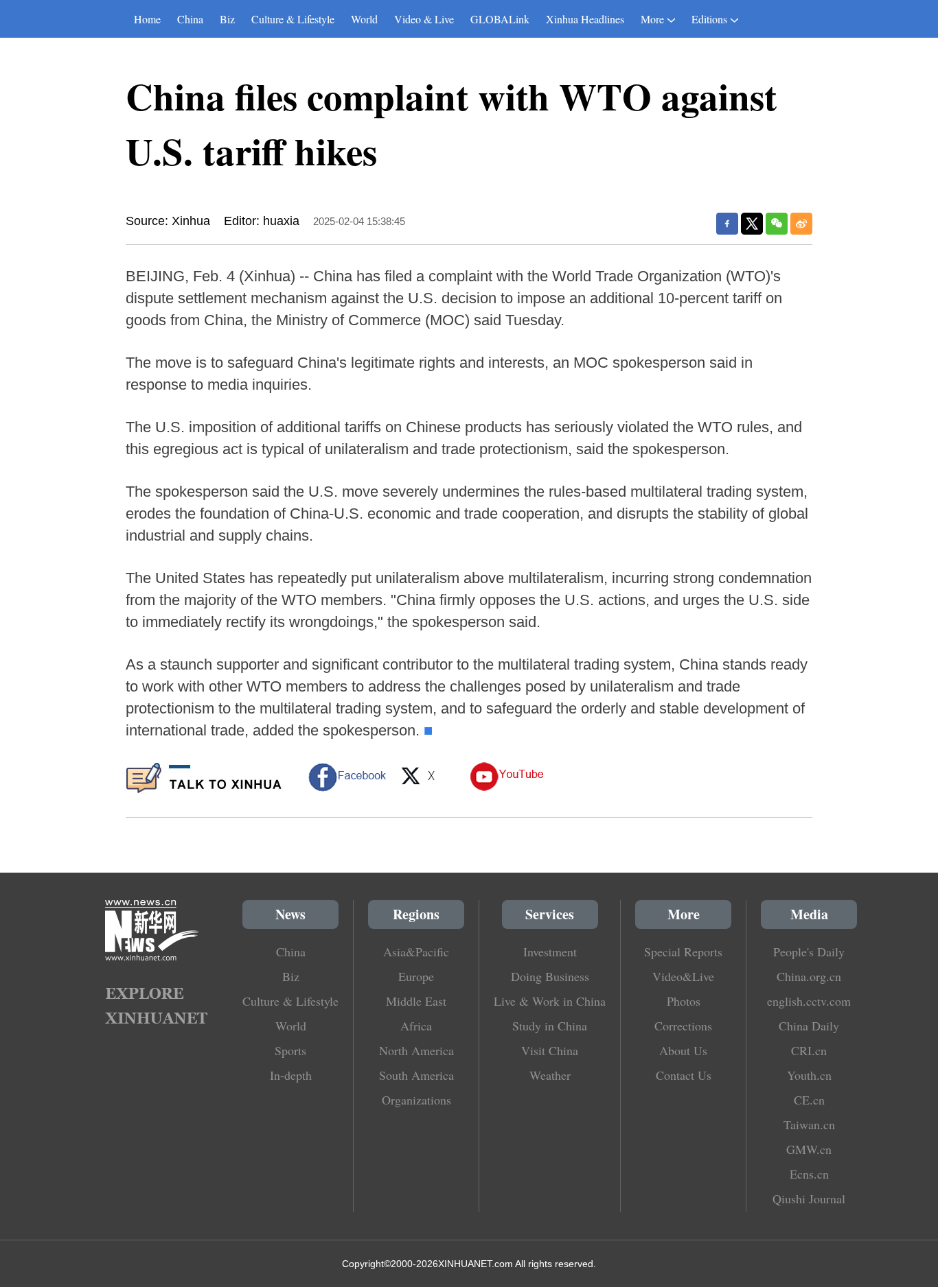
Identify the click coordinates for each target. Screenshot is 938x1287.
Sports (290, 1050)
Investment (550, 951)
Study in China (549, 1025)
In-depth (291, 1075)
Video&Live (683, 976)
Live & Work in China (550, 1001)
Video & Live (424, 19)
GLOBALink (499, 19)
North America (416, 1050)
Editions (709, 19)
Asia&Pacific (416, 951)
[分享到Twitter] (752, 224)
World (364, 19)
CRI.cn (809, 1050)
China (190, 19)
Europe (416, 976)
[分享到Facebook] (727, 224)
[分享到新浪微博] (801, 224)
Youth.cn (809, 1075)
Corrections (683, 1025)
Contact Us (683, 1075)
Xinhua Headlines (585, 19)
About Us (683, 1050)
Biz (227, 19)
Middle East (416, 1001)
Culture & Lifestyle (292, 19)
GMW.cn (809, 1149)
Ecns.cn (809, 1174)
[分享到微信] (777, 224)
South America (416, 1075)
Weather (550, 1075)
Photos (683, 1001)
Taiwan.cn (809, 1124)
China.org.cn (809, 976)
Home (147, 19)
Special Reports (683, 951)
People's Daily (809, 951)
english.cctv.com (809, 1001)
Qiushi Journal (809, 1198)
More (652, 19)
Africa (416, 1025)
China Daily (809, 1025)
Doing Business (550, 976)
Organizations (416, 1099)
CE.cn (809, 1099)
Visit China (549, 1050)
